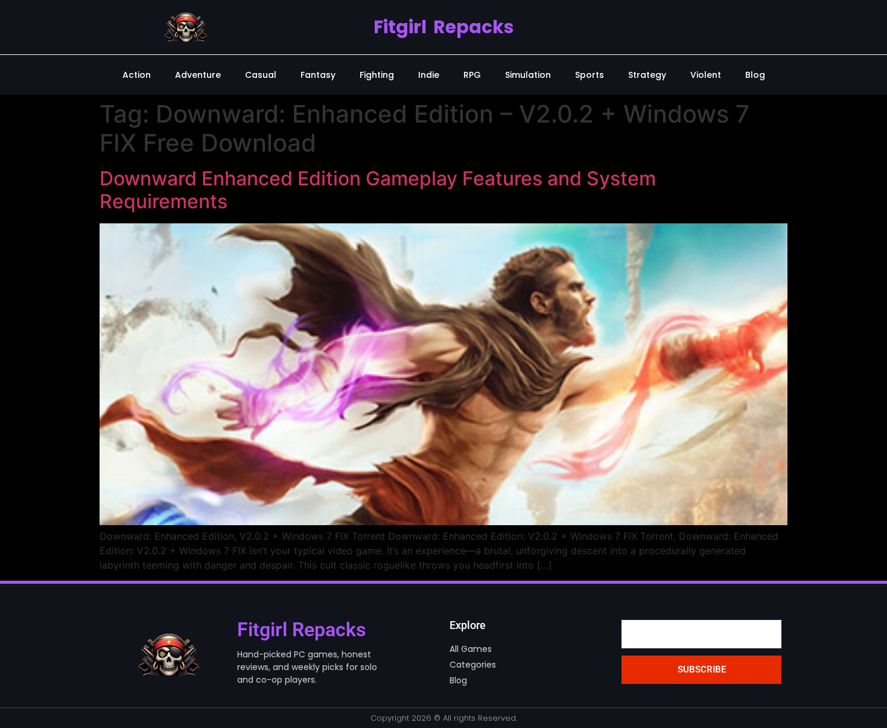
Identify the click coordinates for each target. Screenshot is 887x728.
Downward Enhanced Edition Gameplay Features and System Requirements (378, 190)
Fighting (377, 75)
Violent (705, 75)
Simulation (528, 75)
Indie (428, 75)
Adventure (198, 75)
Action (136, 75)
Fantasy (317, 75)
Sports (589, 75)
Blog (755, 75)
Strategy (647, 75)
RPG (472, 75)
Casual (260, 75)
